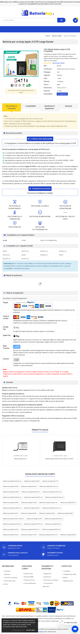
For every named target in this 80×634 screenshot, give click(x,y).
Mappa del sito (68, 581)
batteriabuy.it (39, 631)
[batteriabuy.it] (39, 15)
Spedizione (47, 577)
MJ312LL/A (6, 255)
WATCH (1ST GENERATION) (48, 240)
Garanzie (7, 574)
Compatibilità (30, 106)
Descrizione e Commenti (11, 107)
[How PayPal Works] (56, 610)
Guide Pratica (28, 573)
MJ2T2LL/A (25, 251)
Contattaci (66, 571)
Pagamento (47, 573)
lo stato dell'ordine (30, 583)
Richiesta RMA (29, 577)
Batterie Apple (57, 36)
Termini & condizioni (10, 577)
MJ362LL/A (43, 255)
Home (48, 36)
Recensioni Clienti (58, 63)
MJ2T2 (5, 251)
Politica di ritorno (29, 580)
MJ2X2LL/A (62, 251)
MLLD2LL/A (25, 258)
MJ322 (24, 255)
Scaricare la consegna (51, 580)
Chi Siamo (7, 571)
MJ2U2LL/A (44, 251)
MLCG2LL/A (6, 258)
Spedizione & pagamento (49, 107)
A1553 (24, 240)
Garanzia (68, 106)
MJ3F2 (61, 255)
